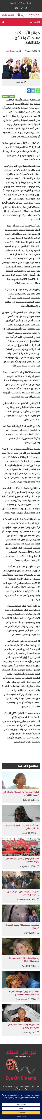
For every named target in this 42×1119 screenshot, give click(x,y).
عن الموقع (21, 3)
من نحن (29, 3)
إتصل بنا (13, 3)
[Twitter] (33, 90)
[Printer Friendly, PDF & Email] (8, 96)
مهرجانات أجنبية (12, 51)
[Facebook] (29, 90)
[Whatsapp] (38, 90)
